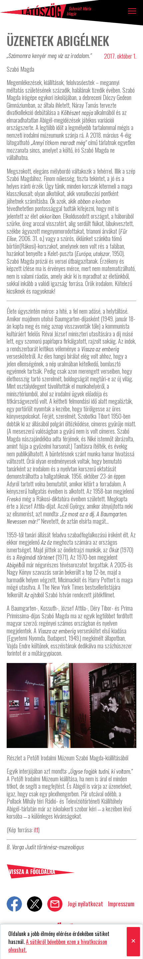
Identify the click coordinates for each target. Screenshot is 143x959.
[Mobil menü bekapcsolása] (132, 10)
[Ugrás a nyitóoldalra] (33, 10)
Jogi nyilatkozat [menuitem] (85, 903)
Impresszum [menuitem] (121, 903)
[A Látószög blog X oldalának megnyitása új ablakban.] (34, 904)
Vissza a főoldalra (32, 872)
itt (36, 829)
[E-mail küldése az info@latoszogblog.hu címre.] (55, 904)
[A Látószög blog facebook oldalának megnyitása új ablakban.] (14, 904)
